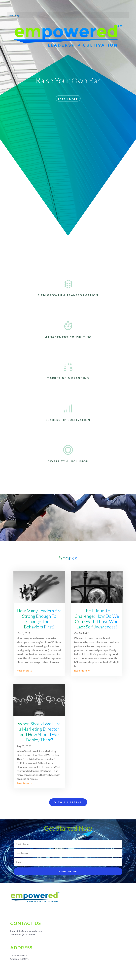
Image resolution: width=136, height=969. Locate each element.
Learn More (68, 99)
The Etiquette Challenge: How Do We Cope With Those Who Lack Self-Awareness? (96, 618)
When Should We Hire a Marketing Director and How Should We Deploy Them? (39, 731)
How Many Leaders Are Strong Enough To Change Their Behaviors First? (39, 618)
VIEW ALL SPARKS (68, 802)
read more (23, 670)
